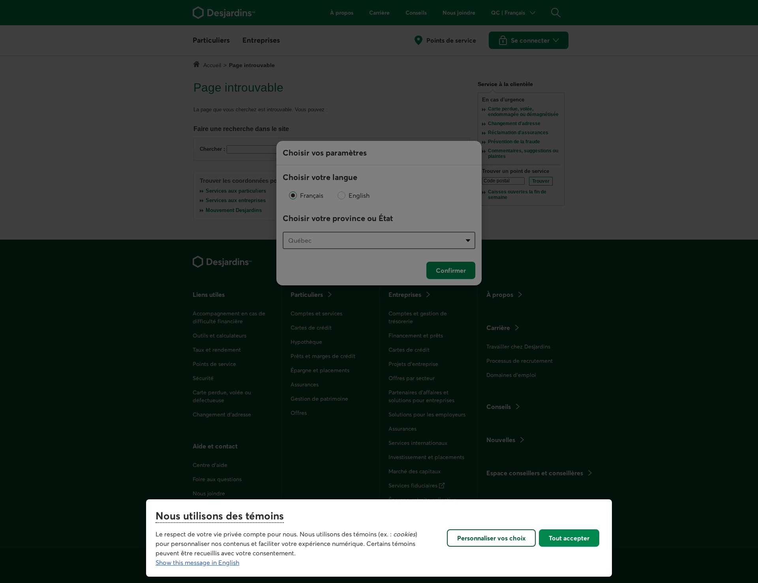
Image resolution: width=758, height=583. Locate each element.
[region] (379, 538)
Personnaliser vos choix (491, 538)
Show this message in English (197, 562)
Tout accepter (569, 538)
